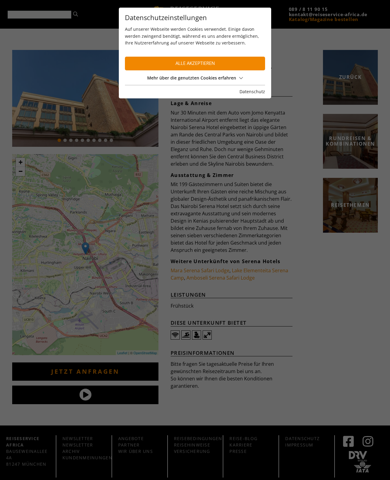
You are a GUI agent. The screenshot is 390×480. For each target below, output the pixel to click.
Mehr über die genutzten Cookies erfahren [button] (191, 78)
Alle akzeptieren (195, 63)
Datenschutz (252, 91)
